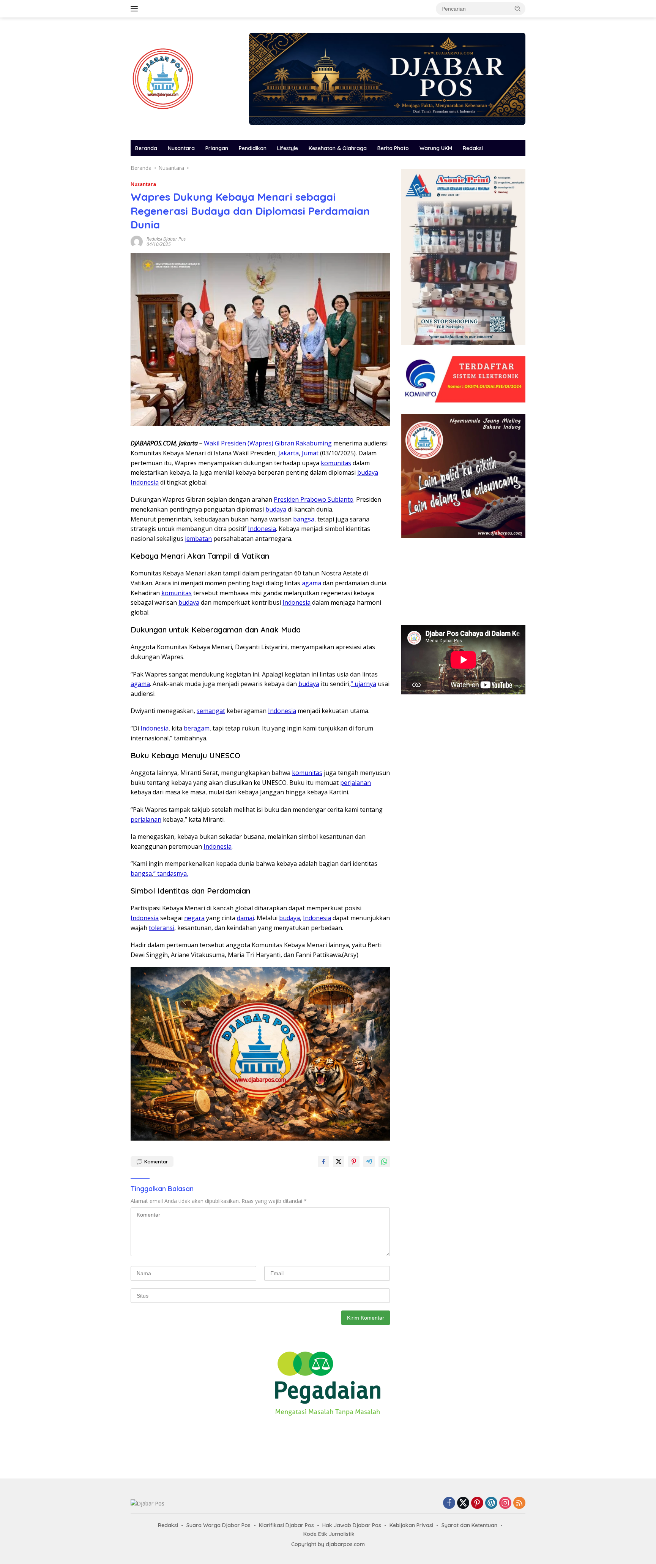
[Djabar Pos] (163, 78)
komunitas (336, 463)
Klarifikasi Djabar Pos (286, 1525)
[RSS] (519, 1503)
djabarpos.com (345, 1544)
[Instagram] (505, 1503)
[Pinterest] (477, 1503)
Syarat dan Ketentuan (469, 1525)
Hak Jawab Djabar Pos (351, 1525)
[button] (517, 8)
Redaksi (473, 148)
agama (311, 583)
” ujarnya (363, 684)
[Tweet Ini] (338, 1161)
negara (194, 918)
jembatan (198, 538)
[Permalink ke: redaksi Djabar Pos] (137, 240)
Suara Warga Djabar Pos (218, 1525)
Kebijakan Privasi (411, 1525)
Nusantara (181, 148)
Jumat (310, 453)
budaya (367, 472)
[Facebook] (449, 1503)
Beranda (146, 148)
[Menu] (136, 8)
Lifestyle (287, 148)
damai (245, 918)
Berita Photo (393, 148)
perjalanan (355, 782)
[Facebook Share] (323, 1161)
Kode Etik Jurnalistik (329, 1534)
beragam (197, 728)
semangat (211, 711)
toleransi (161, 928)
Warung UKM (435, 148)
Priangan (216, 148)
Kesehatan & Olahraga (338, 148)
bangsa (303, 519)
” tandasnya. (170, 873)
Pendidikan (252, 148)
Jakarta (288, 453)
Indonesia (145, 482)
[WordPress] (491, 1503)
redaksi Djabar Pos (166, 239)
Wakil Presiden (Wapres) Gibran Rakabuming (268, 443)
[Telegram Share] (369, 1161)
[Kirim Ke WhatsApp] (384, 1161)
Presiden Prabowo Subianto (313, 499)
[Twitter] (463, 1503)
